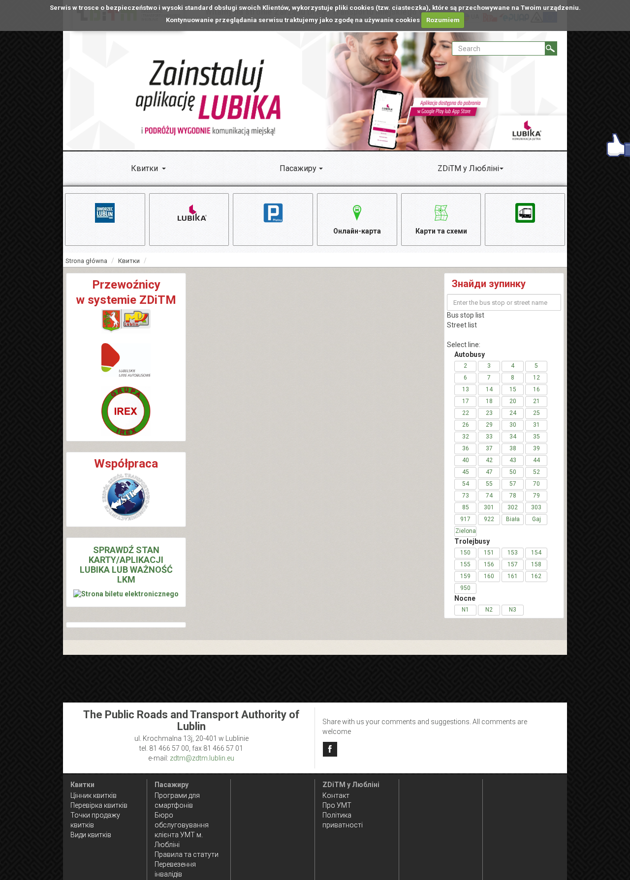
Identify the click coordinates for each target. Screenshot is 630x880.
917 (465, 519)
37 (489, 448)
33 (489, 436)
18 (489, 401)
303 (536, 507)
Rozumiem (443, 20)
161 (512, 576)
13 (465, 389)
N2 (489, 609)
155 (465, 564)
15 (512, 389)
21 (536, 401)
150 (465, 552)
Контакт (335, 795)
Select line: (463, 345)
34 (512, 436)
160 (489, 576)
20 (512, 401)
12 (536, 377)
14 (489, 389)
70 (536, 483)
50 (512, 472)
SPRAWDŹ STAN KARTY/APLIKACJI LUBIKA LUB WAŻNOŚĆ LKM (126, 564)
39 (536, 448)
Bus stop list (465, 315)
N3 (512, 609)
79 (536, 495)
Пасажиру (298, 168)
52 (536, 472)
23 (489, 413)
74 (489, 495)
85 (465, 507)
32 (465, 436)
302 (512, 507)
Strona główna (86, 260)
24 (512, 413)
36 (465, 448)
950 (465, 588)
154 (536, 552)
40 (465, 460)
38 (512, 448)
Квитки (144, 168)
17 (465, 401)
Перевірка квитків (98, 805)
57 (512, 483)
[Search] (551, 48)
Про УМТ (336, 805)
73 (465, 495)
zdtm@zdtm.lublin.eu (202, 758)
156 (489, 564)
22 (465, 413)
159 (465, 576)
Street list (462, 325)
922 (489, 519)
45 (465, 472)
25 (536, 413)
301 (489, 507)
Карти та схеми (441, 231)
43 (512, 460)
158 (536, 564)
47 (489, 472)
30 (512, 424)
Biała (513, 519)
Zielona (465, 531)
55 (489, 483)
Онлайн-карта (357, 231)
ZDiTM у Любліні (468, 168)
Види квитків (90, 835)
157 (512, 564)
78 (512, 495)
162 (536, 576)
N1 (465, 609)
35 (536, 436)
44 (536, 460)
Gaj (536, 519)
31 (536, 424)
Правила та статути (187, 854)
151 (489, 552)
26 (465, 424)
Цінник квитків (93, 795)
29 (489, 424)
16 (536, 389)
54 (465, 483)
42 (489, 460)
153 (512, 552)
